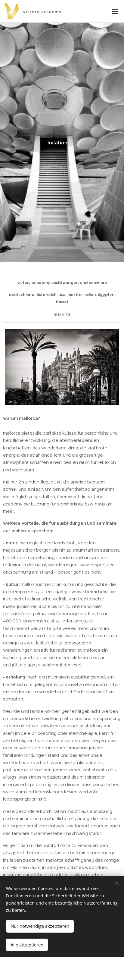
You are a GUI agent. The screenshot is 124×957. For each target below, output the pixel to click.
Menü (115, 11)
